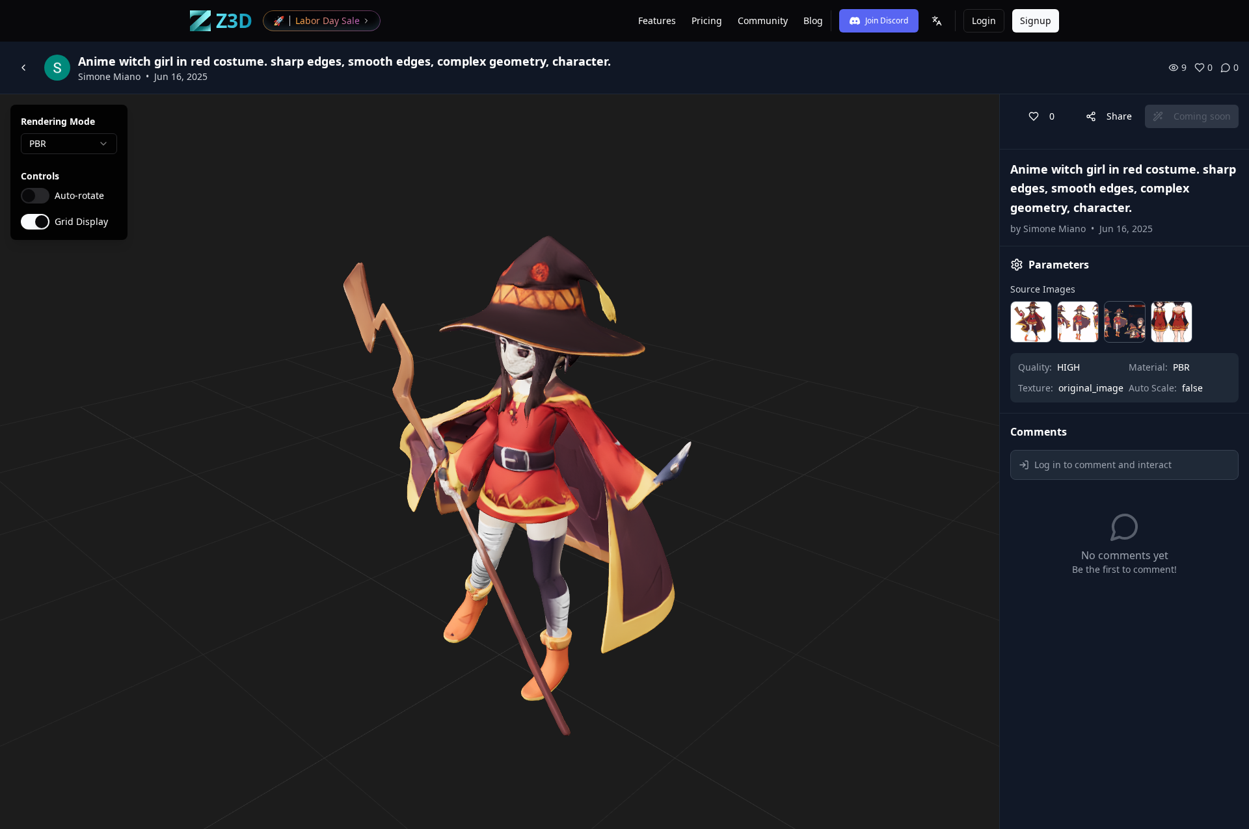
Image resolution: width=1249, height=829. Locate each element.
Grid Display (81, 221)
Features (657, 20)
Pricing (707, 20)
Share (1119, 116)
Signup (1035, 20)
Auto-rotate (79, 195)
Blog (813, 20)
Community (763, 20)
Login (984, 20)
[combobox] (69, 143)
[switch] (35, 196)
